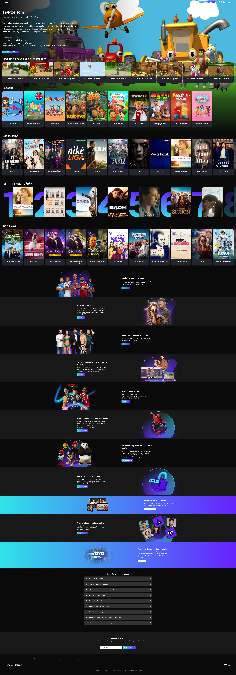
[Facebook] (224, 659)
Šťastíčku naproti (139, 261)
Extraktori (13, 171)
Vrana (139, 171)
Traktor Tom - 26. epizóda (41, 79)
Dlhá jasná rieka (202, 171)
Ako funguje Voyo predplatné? (95, 578)
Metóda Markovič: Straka (97, 261)
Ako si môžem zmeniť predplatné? (96, 612)
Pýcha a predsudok (181, 171)
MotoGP (124, 398)
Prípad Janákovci (181, 261)
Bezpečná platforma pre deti (89, 476)
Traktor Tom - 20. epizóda (195, 79)
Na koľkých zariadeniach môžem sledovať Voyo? (100, 589)
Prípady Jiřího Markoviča (160, 261)
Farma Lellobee (118, 123)
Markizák (160, 171)
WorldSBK (137, 398)
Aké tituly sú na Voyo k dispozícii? (96, 600)
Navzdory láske (34, 171)
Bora (202, 261)
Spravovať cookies (88, 659)
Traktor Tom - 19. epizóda (221, 79)
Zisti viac (81, 317)
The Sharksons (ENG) (34, 123)
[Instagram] (227, 659)
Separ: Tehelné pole (55, 261)
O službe (18, 659)
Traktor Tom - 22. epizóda (144, 79)
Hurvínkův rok (139, 123)
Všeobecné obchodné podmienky (53, 659)
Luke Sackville (47, 46)
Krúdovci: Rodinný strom (76, 123)
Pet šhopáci (12, 123)
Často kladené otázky (9, 659)
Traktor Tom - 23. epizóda (118, 79)
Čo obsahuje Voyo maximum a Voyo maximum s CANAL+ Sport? (104, 617)
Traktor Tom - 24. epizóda (92, 79)
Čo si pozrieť (37, 659)
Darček (42, 659)
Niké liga (76, 171)
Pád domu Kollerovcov (13, 261)
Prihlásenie (225, 2)
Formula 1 (136, 396)
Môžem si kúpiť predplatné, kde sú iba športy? (99, 623)
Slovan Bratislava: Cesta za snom (223, 262)
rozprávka (15, 17)
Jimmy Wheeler (26, 43)
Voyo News (79, 659)
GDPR (64, 659)
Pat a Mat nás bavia (181, 123)
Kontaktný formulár (71, 659)
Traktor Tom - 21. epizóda (169, 79)
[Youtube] (230, 659)
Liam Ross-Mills (35, 46)
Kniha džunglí (97, 123)
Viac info (48, 32)
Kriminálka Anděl (118, 171)
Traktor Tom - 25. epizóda (66, 79)
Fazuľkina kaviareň (202, 123)
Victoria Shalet (22, 46)
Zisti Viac (126, 288)
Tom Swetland (59, 46)
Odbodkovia (55, 123)
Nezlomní (97, 171)
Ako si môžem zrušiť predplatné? (96, 595)
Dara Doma (33, 261)
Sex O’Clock (118, 261)
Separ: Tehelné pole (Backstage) (76, 262)
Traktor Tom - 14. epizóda (15, 79)
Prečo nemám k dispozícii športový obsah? (98, 606)
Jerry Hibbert (14, 43)
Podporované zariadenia (27, 659)
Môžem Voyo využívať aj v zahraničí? (97, 584)
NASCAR (130, 398)
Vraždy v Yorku (223, 171)
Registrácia (208, 2)
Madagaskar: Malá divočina (160, 124)
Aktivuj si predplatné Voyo (10, 51)
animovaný (7, 17)
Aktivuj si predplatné (82, 430)
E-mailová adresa (104, 647)
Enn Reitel (12, 46)
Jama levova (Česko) (54, 171)
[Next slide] (233, 73)
